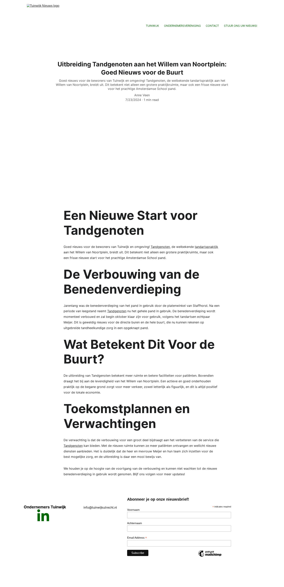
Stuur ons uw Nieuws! (240, 25)
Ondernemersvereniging (182, 25)
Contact (212, 25)
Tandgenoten (160, 247)
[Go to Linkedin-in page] (43, 515)
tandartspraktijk (206, 247)
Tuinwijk (152, 25)
